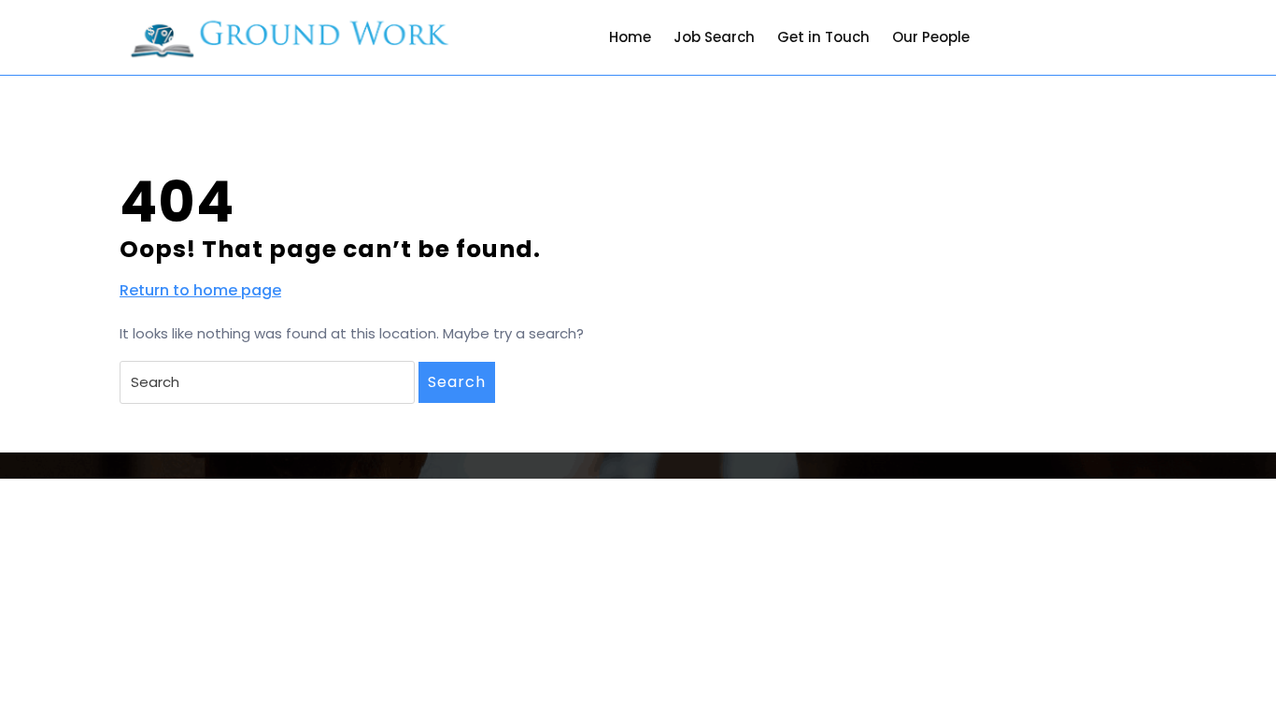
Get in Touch (823, 37)
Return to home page (200, 291)
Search (457, 382)
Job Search (714, 37)
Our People (931, 37)
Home (630, 37)
